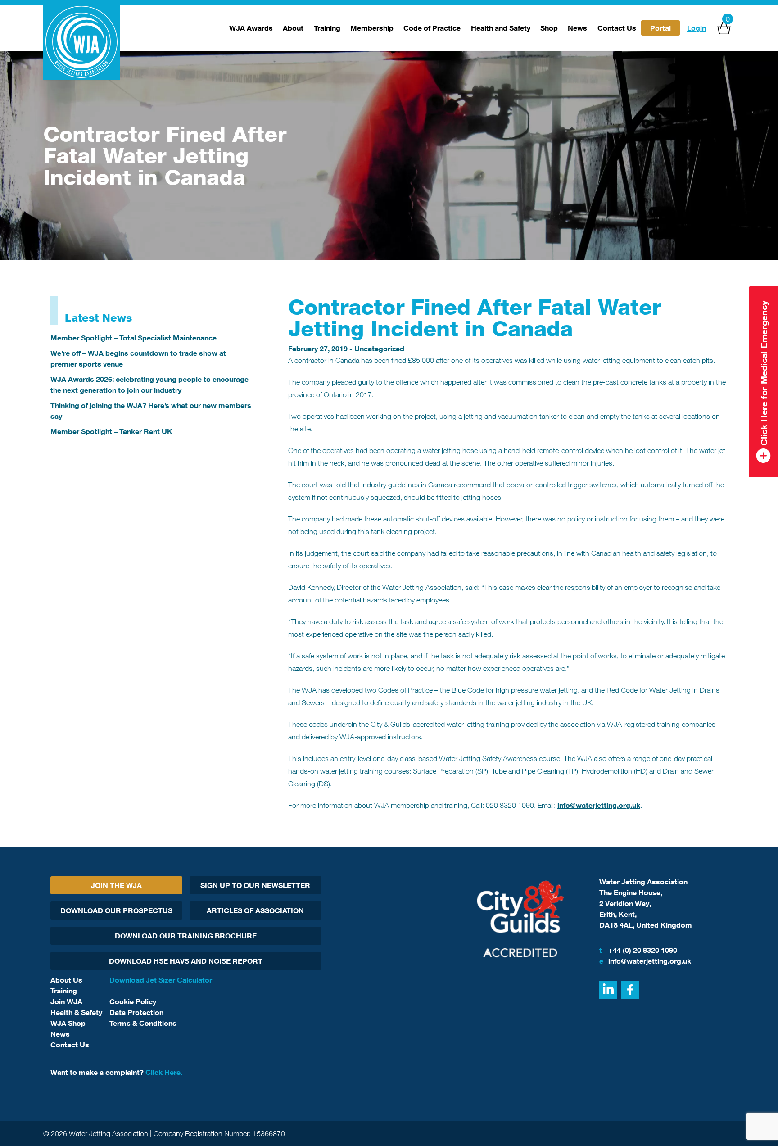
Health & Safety (76, 1012)
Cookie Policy (132, 1001)
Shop (549, 27)
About (293, 27)
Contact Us (616, 27)
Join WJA (66, 1001)
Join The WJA (116, 885)
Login (696, 27)
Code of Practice (432, 27)
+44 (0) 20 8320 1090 (638, 950)
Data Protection (136, 1012)
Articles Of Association (255, 910)
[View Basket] (724, 28)
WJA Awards (251, 27)
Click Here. (163, 1072)
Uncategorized (379, 348)
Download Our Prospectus (116, 910)
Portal (660, 27)
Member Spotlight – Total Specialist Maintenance (133, 337)
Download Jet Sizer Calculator (160, 979)
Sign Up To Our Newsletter (255, 885)
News (577, 27)
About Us (66, 979)
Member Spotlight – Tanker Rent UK (111, 431)
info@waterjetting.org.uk (598, 805)
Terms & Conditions (142, 1023)
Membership (372, 27)
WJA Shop (68, 1023)
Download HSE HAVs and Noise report (185, 960)
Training (327, 27)
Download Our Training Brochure (186, 935)
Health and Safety (500, 27)
